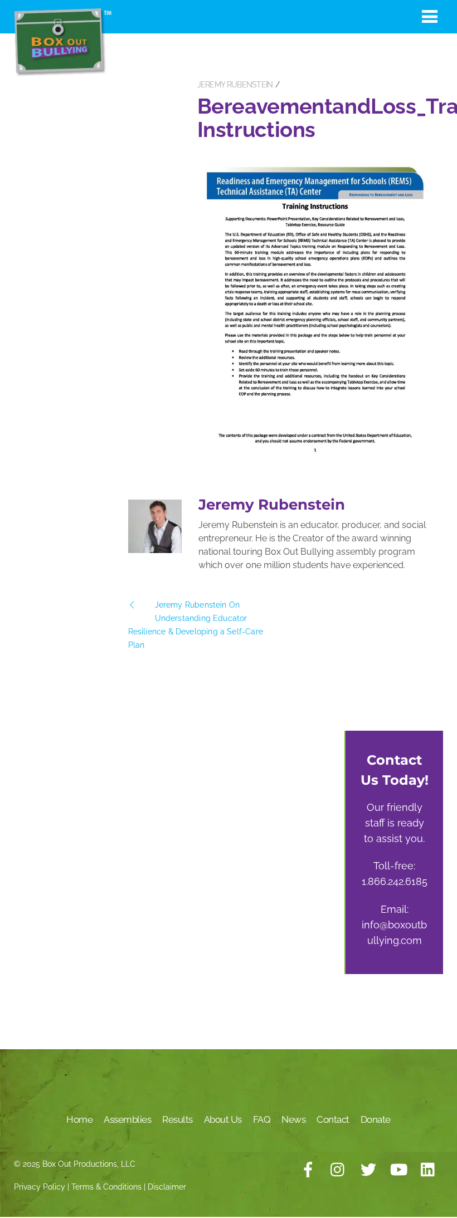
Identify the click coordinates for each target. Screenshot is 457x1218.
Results (177, 1119)
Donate (376, 1119)
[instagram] (338, 1170)
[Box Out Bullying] (62, 71)
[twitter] (368, 1170)
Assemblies (127, 1119)
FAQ (262, 1119)
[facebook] (308, 1170)
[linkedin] (428, 1170)
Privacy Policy (39, 1186)
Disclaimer (167, 1186)
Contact (333, 1119)
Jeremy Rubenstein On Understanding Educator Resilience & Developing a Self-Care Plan (195, 624)
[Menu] (429, 16)
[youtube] (398, 1170)
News (293, 1119)
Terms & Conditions (106, 1186)
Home (79, 1119)
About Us (223, 1119)
